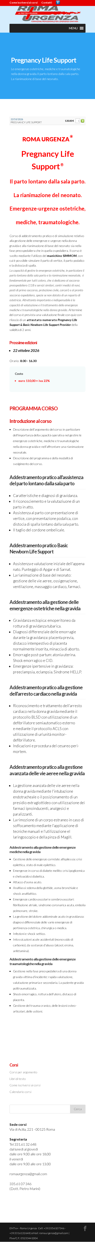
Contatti (46, 2)
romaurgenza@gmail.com (28, 1174)
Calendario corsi (20, 1092)
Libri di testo (18, 1079)
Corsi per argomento (23, 1072)
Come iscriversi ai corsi (24, 2)
